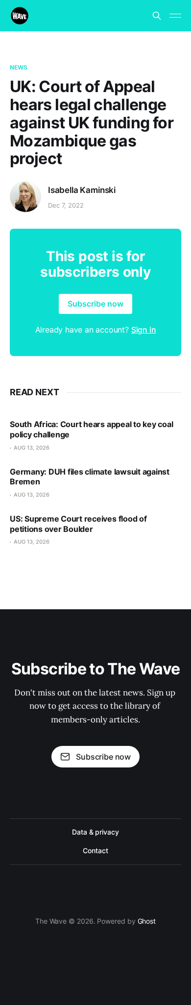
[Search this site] (156, 15)
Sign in (143, 330)
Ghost (147, 921)
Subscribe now (95, 304)
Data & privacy (95, 832)
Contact (95, 850)
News (18, 67)
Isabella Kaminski (82, 190)
